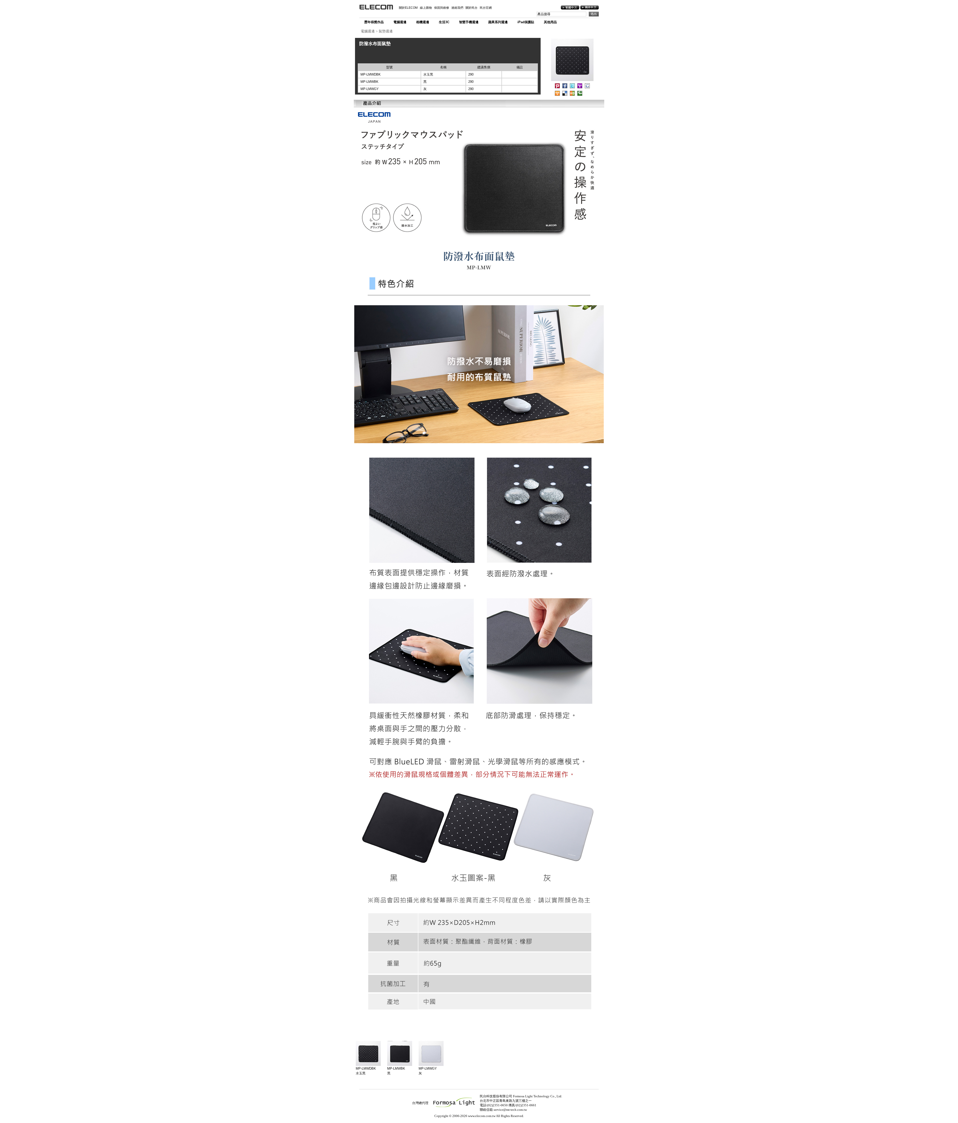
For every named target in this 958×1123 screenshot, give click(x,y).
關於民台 (472, 7)
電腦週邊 (399, 22)
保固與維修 (441, 7)
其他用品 (550, 22)
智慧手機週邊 (469, 22)
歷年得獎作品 (374, 22)
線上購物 (426, 7)
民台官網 (486, 7)
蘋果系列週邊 (498, 22)
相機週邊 (422, 22)
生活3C (444, 22)
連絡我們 (457, 7)
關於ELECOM (408, 7)
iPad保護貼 (525, 22)
